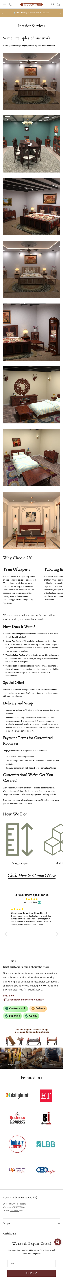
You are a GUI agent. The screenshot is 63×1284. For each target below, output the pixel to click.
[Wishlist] (10, 4)
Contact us (14, 1210)
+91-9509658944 (18, 1207)
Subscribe (31, 1273)
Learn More (45, 13)
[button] (7, 934)
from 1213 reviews (29, 902)
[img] (31, 899)
